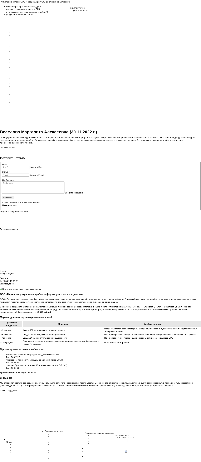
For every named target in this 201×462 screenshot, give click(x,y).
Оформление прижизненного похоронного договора (31, 263)
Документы (11, 121)
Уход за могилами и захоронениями (23, 255)
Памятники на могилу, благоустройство (25, 253)
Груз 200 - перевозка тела (18, 258)
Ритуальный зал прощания (19, 247)
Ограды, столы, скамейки (102, 443)
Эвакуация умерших (21, 51)
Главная (10, 24)
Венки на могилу (14, 222)
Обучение (16, 32)
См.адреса (121, 441)
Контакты (10, 126)
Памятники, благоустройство (64, 453)
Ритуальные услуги (15, 43)
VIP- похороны (19, 94)
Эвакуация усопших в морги (19, 236)
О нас (8, 27)
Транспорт (17, 59)
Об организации (19, 30)
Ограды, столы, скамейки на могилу (23, 224)
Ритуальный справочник (96, 454)
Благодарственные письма (25, 453)
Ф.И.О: (6, 164)
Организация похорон (16, 234)
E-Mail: (6, 172)
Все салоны (6, 19)
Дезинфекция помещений (18, 250)
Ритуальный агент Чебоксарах (20, 261)
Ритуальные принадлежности (20, 97)
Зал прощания (19, 65)
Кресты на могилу (14, 219)
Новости (10, 116)
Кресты (15, 102)
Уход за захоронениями (61, 455)
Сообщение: (8, 180)
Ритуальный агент (20, 83)
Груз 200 (16, 86)
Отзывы (9, 113)
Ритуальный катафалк (16, 242)
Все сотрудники (14, 425)
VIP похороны (57, 458)
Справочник (11, 118)
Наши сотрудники (20, 35)
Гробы (15, 100)
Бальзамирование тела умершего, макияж (26, 239)
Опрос (9, 124)
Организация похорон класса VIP (22, 266)
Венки (15, 105)
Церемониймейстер (21, 62)
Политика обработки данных (100, 150)
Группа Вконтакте (8, 286)
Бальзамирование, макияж (63, 439)
